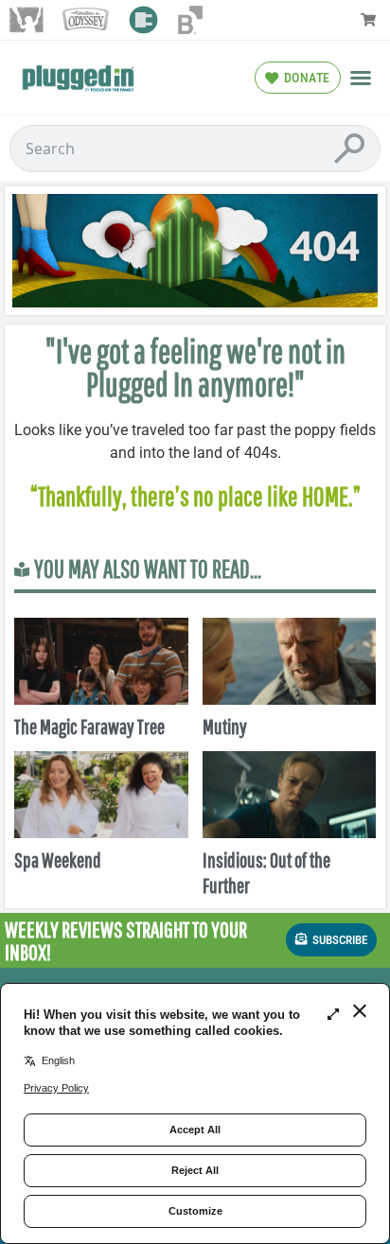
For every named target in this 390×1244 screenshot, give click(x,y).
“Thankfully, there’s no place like (166, 496)
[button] (361, 78)
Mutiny (225, 726)
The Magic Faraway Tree (89, 726)
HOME (325, 496)
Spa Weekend (57, 859)
